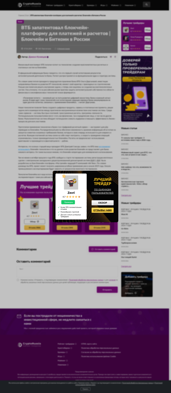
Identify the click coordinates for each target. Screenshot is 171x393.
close (115, 173)
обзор (102, 202)
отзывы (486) (102, 210)
